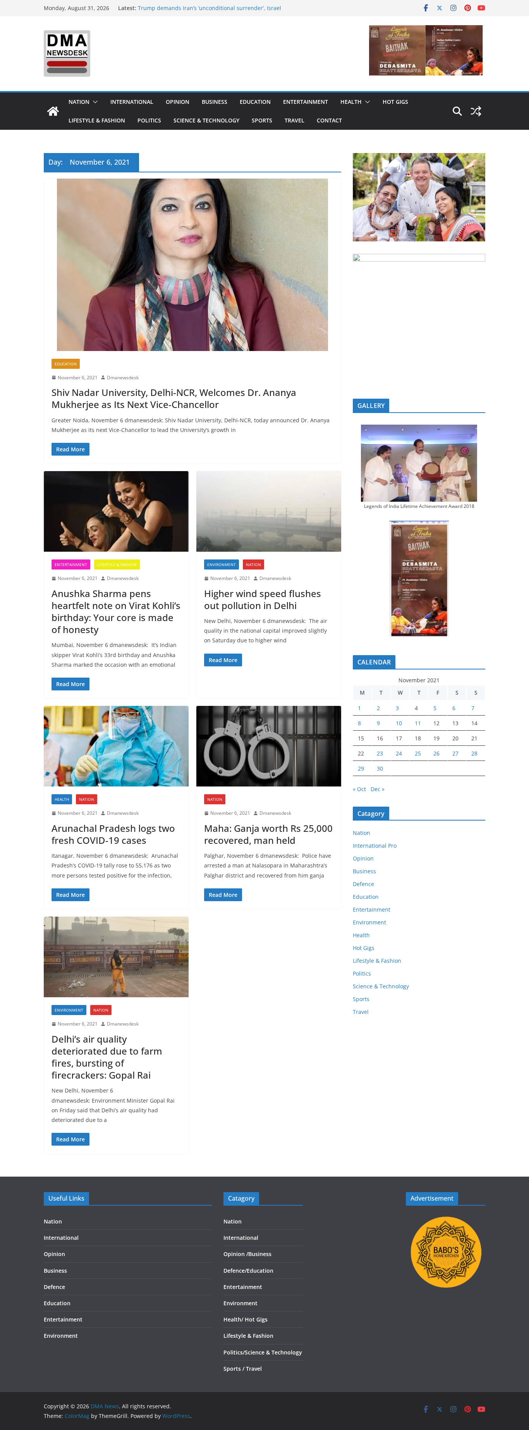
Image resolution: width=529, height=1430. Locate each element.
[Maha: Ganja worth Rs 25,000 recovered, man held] (268, 746)
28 (474, 753)
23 (380, 753)
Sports (262, 120)
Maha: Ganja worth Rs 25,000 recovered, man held (268, 834)
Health (351, 101)
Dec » (378, 789)
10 (399, 723)
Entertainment (305, 101)
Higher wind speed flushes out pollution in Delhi (262, 599)
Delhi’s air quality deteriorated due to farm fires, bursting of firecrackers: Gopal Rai (107, 1057)
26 (436, 753)
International (131, 101)
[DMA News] (53, 111)
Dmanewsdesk (123, 377)
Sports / (233, 1368)
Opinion (177, 101)
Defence (363, 884)
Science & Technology (206, 120)
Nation (79, 101)
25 (418, 753)
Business (214, 101)
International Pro (375, 845)
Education (255, 101)
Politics (149, 120)
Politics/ (234, 1352)
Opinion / (235, 1254)
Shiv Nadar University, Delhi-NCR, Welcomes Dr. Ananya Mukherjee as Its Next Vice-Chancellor (174, 398)
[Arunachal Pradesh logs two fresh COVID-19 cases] (116, 746)
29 (361, 768)
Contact (329, 120)
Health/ (234, 1319)
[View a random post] (476, 111)
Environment (221, 564)
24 (399, 753)
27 (455, 753)
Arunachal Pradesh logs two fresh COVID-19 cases (113, 834)
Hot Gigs (395, 101)
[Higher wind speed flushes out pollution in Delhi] (268, 511)
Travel (294, 120)
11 (418, 723)
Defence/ (235, 1270)
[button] (93, 101)
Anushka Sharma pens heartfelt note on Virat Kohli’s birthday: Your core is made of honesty (116, 611)
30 (380, 768)
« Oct (359, 789)
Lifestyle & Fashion (97, 120)
